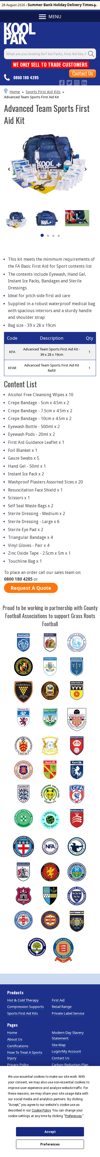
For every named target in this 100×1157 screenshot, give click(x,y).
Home (15, 91)
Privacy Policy (18, 1064)
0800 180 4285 (26, 77)
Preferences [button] (73, 1116)
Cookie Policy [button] (41, 1110)
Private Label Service (68, 1013)
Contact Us (82, 73)
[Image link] (62, 82)
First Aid (58, 1000)
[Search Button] (91, 53)
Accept (50, 1132)
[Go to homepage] (19, 32)
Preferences (50, 1144)
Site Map (59, 1044)
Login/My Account (66, 1051)
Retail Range (61, 1006)
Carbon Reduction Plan (70, 1064)
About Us (14, 1039)
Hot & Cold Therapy (23, 1000)
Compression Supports (25, 1006)
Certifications (17, 1045)
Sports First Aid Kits (43, 91)
